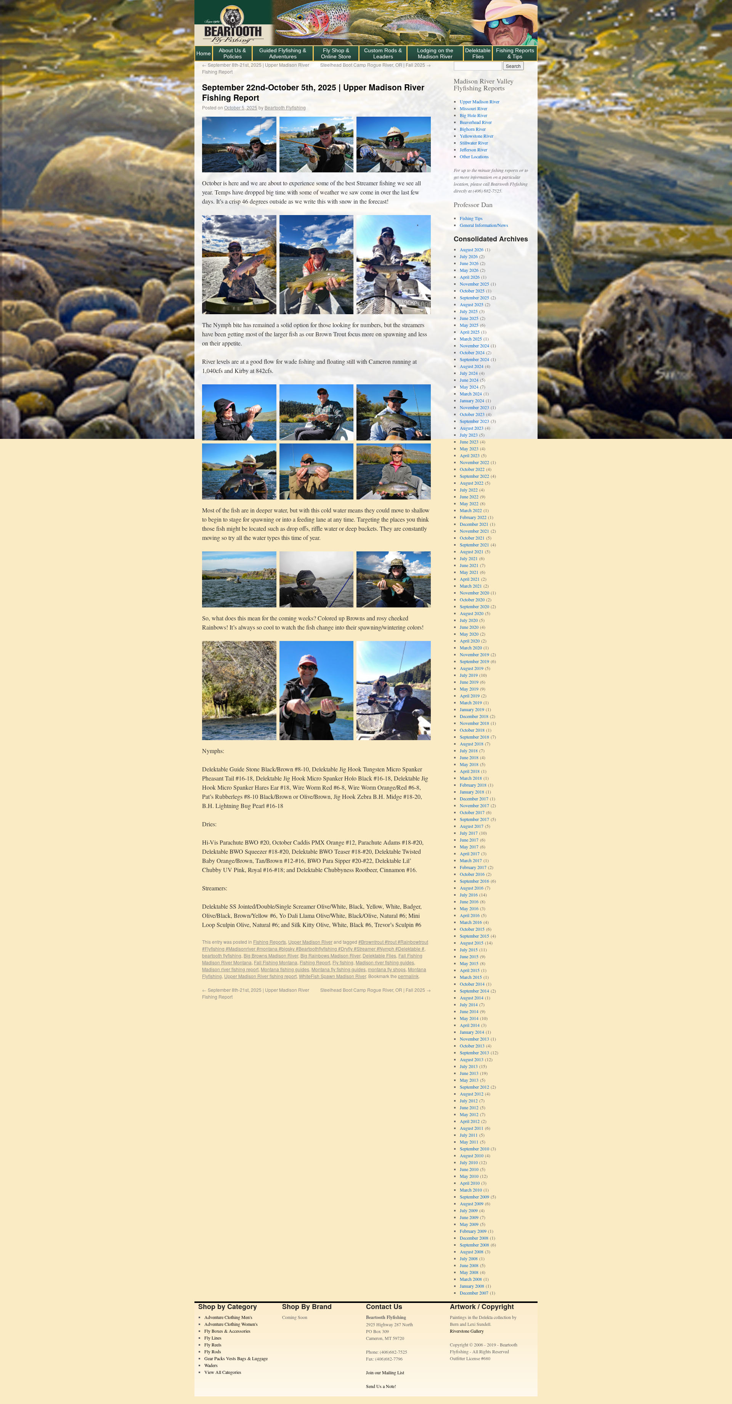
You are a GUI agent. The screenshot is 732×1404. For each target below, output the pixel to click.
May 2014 (469, 1018)
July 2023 (469, 435)
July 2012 (469, 1100)
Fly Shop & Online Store (336, 53)
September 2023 (474, 421)
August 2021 (471, 551)
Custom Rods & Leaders (383, 53)
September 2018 (474, 737)
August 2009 (471, 1203)
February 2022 (473, 517)
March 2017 (471, 860)
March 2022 (471, 510)
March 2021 (471, 586)
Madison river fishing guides (385, 962)
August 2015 (471, 943)
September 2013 (474, 1052)
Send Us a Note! (381, 1386)
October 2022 (472, 469)
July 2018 (469, 750)
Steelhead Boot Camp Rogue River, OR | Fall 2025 (375, 64)
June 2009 (469, 1217)
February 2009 (473, 1231)
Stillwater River (474, 143)
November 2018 (474, 723)
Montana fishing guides (285, 969)
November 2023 (474, 407)
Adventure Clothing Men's (228, 1317)
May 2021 (469, 572)
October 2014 (472, 984)
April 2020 (470, 641)
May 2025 (469, 325)
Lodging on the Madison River (435, 53)
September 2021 (474, 544)
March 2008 (471, 1279)
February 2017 (473, 867)
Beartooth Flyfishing (285, 107)
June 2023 (469, 442)
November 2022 (474, 462)
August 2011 (471, 1128)
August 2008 (471, 1251)
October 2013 (472, 1046)
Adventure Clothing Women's (231, 1324)
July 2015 (469, 949)
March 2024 (471, 393)
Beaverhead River (476, 122)
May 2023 (469, 448)
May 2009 (469, 1224)
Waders (211, 1365)
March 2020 (471, 647)
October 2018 (472, 730)
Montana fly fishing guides (338, 969)
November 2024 (474, 345)
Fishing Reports (269, 941)
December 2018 (474, 716)
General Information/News (484, 225)
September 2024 (474, 359)
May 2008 (469, 1272)
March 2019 (471, 702)
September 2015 (474, 936)
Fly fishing (342, 962)
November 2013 (474, 1039)
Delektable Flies (478, 53)
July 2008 (469, 1258)
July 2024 (469, 373)
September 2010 (474, 1148)
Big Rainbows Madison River (330, 955)
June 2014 (469, 1011)
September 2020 (474, 606)
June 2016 (469, 901)
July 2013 (469, 1066)
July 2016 (469, 895)
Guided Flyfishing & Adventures (282, 53)
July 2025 (469, 311)
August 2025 (471, 304)
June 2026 (469, 263)
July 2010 (469, 1162)
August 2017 (471, 826)
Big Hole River (473, 115)
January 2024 (472, 400)
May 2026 (469, 270)
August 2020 (471, 613)
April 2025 (470, 332)
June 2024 (469, 380)
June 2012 (469, 1107)
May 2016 (469, 908)
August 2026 (471, 249)
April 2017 (470, 853)
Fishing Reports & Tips (515, 53)
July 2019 (469, 675)
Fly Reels (213, 1344)
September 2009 (474, 1197)
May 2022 (469, 503)
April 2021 (470, 579)
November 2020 (474, 593)
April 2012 (470, 1121)
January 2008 (472, 1286)
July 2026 (469, 256)
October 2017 (472, 812)
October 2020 (472, 599)
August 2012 (471, 1094)
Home (203, 53)
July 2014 (469, 1004)
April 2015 (470, 970)
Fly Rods (212, 1351)
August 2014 (471, 997)
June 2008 (469, 1265)
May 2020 (469, 634)
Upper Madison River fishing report (260, 976)
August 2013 (471, 1059)
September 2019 (474, 661)
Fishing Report (315, 962)
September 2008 (474, 1245)
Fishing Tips (471, 218)
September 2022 (474, 476)
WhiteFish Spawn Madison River (332, 976)
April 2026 (470, 277)
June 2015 (469, 956)
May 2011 (469, 1142)
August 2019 (471, 668)
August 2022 (471, 483)
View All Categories (222, 1372)
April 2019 (470, 695)
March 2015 (471, 977)
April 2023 (470, 455)
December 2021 (474, 524)
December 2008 (474, 1238)
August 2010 (471, 1155)
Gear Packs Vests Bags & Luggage (236, 1358)
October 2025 (472, 291)
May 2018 (469, 764)
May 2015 (469, 963)
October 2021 (472, 538)
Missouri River (473, 108)
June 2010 (469, 1169)
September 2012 (474, 1087)
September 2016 (474, 881)
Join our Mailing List (385, 1372)
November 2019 (474, 654)
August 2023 (471, 428)
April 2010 (470, 1183)
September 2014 (474, 991)
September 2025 (474, 297)
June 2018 (469, 757)
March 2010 (471, 1190)
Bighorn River (473, 129)
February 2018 (473, 785)
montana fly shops (387, 969)
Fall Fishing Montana (275, 962)
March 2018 (471, 778)
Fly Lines (213, 1338)
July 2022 (469, 490)
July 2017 (469, 833)
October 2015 (472, 929)
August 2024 (471, 366)
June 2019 (469, 682)
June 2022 (469, 496)
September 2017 (474, 819)
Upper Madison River (310, 941)
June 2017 (469, 840)
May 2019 (469, 689)
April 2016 (470, 915)
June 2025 (469, 318)
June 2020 (469, 627)
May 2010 (469, 1176)
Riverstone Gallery (467, 1331)
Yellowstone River (476, 136)
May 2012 (469, 1114)
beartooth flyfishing (221, 955)
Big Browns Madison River (271, 955)
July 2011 (469, 1135)
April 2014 (470, 1025)
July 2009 (469, 1210)
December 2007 (474, 1293)
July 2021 (469, 558)
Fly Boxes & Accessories (227, 1331)
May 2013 (469, 1080)
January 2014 (472, 1032)
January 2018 (472, 792)
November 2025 (474, 284)
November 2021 (474, 531)
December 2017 (474, 798)
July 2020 (469, 620)
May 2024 (469, 387)
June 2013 (469, 1073)
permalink (408, 976)
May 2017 (469, 846)
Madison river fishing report (230, 969)
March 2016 (471, 922)
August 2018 (471, 744)
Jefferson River (473, 149)
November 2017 (474, 805)
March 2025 (471, 339)
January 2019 (472, 709)
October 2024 (472, 352)
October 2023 (472, 414)
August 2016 (471, 888)
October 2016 (472, 874)
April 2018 (470, 771)
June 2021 (469, 565)
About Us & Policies (232, 53)
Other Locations (474, 156)
